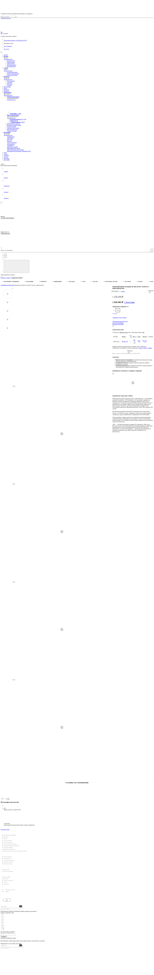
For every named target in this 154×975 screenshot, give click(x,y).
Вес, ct (134, 336)
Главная (3, 285)
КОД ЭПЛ (95, 281)
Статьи (5, 882)
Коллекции (29, 281)
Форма (124, 336)
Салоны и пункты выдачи (7, 218)
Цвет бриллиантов (8, 862)
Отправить (3, 936)
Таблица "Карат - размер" (145, 348)
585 (143, 332)
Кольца (11, 285)
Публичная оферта (8, 847)
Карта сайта (6, 869)
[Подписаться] (20, 906)
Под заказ (72, 281)
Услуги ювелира (8, 840)
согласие (14, 907)
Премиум (43, 281)
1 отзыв (123, 291)
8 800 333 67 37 (5, 894)
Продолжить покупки (17, 277)
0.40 (118, 310)
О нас (151, 281)
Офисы (7, 891)
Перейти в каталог (6, 18)
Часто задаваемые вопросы (10, 844)
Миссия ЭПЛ (7, 877)
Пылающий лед (7, 858)
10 (3, 929)
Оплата (140, 281)
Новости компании (8, 880)
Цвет (139, 336)
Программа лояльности (9, 849)
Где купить (115, 313)
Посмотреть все (8, 59)
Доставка (128, 281)
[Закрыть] (1, 276)
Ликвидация (58, 281)
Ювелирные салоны (10, 889)
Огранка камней (8, 856)
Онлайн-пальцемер (8, 871)
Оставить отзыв (5, 829)
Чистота (145, 336)
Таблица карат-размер (9, 860)
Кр (127, 341)
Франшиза (6, 884)
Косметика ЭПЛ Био (111, 281)
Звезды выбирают (8, 842)
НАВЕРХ (3, 831)
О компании (5, 874)
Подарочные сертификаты (10, 835)
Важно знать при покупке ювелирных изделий (15, 851)
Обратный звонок (5, 233)
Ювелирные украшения (11, 281)
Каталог (7, 285)
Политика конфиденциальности (11, 845)
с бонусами (129, 302)
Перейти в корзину (6, 277)
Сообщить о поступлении (119, 317)
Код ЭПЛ (6, 878)
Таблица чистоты (8, 863)
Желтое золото (124, 332)
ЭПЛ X (84, 281)
